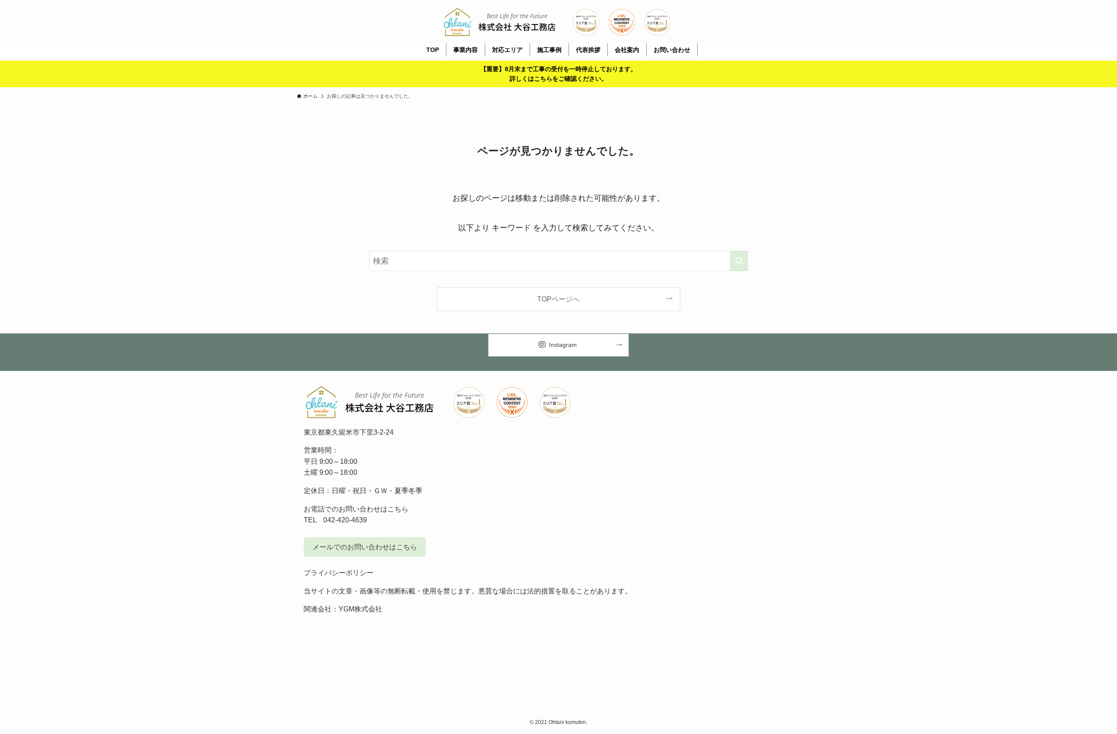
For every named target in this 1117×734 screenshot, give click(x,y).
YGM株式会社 (360, 609)
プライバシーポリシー (338, 572)
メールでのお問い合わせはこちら (364, 547)
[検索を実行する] (739, 261)
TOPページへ (558, 299)
